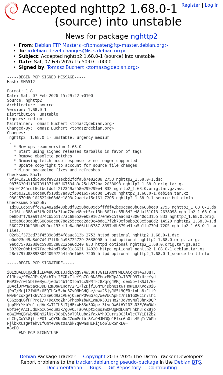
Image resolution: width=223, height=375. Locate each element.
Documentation (64, 367)
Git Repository (125, 367)
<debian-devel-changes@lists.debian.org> (76, 50)
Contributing (162, 367)
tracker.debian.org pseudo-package (117, 362)
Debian (28, 356)
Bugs (95, 367)
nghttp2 (144, 36)
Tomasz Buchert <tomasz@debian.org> (93, 67)
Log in (212, 5)
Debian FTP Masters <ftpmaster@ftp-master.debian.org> (101, 45)
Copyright (94, 356)
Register (190, 5)
